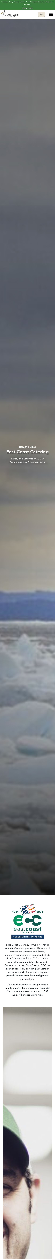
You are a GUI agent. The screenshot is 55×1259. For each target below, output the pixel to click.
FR (42, 14)
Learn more (27, 8)
